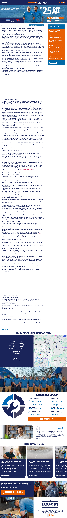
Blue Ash (12, 346)
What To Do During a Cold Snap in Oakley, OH (55, 44)
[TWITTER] (56, 63)
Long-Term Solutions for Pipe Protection (55, 52)
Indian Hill (21, 342)
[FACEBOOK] (52, 63)
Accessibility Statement (55, 512)
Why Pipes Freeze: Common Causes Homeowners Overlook (55, 31)
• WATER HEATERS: (31, 403)
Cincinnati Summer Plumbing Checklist (38, 462)
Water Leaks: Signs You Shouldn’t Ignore (11, 462)
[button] (35, 432)
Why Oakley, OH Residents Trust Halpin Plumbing (56, 55)
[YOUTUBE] (50, 63)
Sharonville (21, 348)
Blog (62, 510)
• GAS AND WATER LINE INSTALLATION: (58, 403)
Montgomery (12, 345)
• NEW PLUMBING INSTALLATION (34, 411)
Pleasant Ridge (12, 348)
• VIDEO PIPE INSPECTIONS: (56, 411)
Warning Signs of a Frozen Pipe (55, 37)
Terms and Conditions (49, 512)
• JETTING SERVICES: (54, 407)
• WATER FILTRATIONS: (32, 407)
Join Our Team (44, 510)
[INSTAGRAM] (54, 63)
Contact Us (57, 510)
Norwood (21, 345)
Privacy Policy (44, 512)
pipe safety (21, 236)
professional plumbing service (26, 169)
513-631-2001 (44, 2)
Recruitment (51, 510)
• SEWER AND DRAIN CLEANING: (34, 398)
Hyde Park (12, 342)
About (39, 510)
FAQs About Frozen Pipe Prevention (55, 58)
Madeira (21, 346)
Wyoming (21, 343)
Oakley (12, 343)
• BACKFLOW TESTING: (55, 398)
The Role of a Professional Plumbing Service (56, 48)
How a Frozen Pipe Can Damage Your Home (56, 34)
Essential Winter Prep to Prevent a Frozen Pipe (55, 41)
